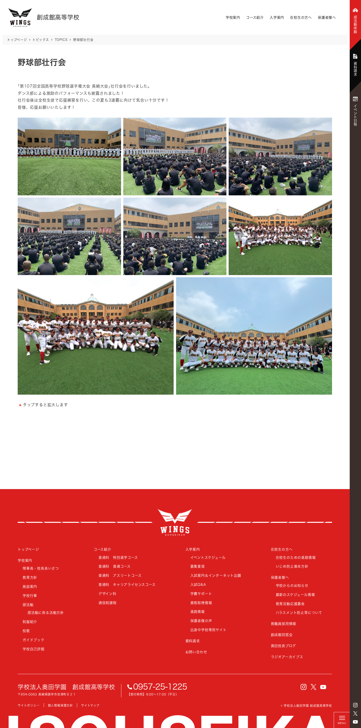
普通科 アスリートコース (120, 575)
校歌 (26, 631)
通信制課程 (107, 603)
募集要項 (197, 566)
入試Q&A (198, 584)
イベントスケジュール (208, 557)
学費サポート (201, 593)
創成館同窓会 (282, 635)
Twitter (355, 713)
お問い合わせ (196, 652)
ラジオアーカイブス (287, 657)
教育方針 (30, 577)
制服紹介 (30, 622)
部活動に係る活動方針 (46, 612)
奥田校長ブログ (283, 646)
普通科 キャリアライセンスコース (127, 584)
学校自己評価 (33, 649)
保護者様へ (327, 17)
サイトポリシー (29, 705)
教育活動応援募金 (290, 604)
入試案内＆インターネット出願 (215, 575)
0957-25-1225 (160, 686)
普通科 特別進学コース (118, 557)
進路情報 (197, 611)
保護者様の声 (201, 621)
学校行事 (30, 595)
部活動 (28, 605)
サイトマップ (90, 705)
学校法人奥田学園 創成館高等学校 (66, 687)
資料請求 (192, 641)
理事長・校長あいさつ (41, 568)
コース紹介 (255, 17)
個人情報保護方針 (60, 705)
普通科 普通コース (114, 566)
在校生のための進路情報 (296, 557)
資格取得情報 (201, 603)
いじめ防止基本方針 (292, 566)
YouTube (355, 722)
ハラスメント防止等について (299, 612)
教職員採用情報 (283, 623)
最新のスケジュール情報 (295, 594)
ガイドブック (33, 640)
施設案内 (30, 586)
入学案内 (277, 17)
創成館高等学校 (175, 522)
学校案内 (233, 17)
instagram (355, 705)
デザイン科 (107, 593)
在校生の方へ (301, 17)
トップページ (28, 549)
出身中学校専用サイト (208, 630)
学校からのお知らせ (292, 585)
